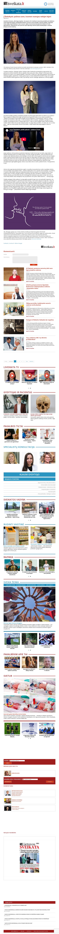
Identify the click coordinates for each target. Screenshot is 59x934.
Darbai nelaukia (15, 773)
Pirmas (6, 361)
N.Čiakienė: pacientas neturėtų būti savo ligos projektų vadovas (39, 269)
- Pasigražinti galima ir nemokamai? (48, 489)
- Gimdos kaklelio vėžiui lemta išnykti (48, 485)
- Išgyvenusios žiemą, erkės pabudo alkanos (46, 482)
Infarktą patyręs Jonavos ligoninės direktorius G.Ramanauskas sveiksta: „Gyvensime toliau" (38, 286)
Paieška (6, 760)
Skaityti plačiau (30, 281)
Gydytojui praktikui (51, 11)
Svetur (46, 11)
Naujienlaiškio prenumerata (13, 779)
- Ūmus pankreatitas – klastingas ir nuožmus (46, 493)
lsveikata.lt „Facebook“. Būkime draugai (13, 243)
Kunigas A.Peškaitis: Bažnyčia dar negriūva (40, 320)
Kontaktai (29, 931)
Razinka (35, 11)
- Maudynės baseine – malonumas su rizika (46, 487)
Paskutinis (31, 361)
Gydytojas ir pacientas (18, 11)
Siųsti (33, 264)
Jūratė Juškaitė (15, 806)
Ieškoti (7, 763)
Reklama (22, 931)
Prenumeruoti (8, 781)
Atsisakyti (50, 781)
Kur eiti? (8, 902)
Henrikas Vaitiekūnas (17, 800)
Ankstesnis (11, 361)
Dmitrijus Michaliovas (17, 790)
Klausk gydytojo (30, 474)
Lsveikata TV (13, 11)
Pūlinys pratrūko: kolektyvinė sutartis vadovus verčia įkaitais (38, 304)
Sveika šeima (40, 11)
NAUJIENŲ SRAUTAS (7, 11)
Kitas (27, 361)
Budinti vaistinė (29, 11)
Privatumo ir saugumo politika (41, 931)
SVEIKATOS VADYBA (24, 11)
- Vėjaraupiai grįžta (51, 491)
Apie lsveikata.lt (14, 931)
